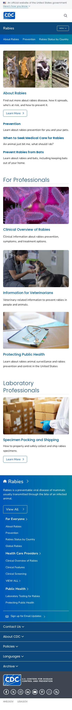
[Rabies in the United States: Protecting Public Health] (36, 330)
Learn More (13, 113)
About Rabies (11, 39)
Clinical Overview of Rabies (26, 229)
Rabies (8, 28)
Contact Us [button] (12, 626)
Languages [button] (12, 656)
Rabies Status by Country (54, 39)
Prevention (29, 39)
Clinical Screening (16, 574)
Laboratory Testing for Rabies (23, 596)
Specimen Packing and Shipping (31, 440)
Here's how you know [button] (15, 6)
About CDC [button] (12, 636)
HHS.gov (8, 701)
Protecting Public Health (24, 354)
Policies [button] (9, 646)
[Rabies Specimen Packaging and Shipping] (36, 415)
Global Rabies (14, 546)
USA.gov (22, 701)
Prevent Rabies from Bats (23, 152)
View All (12, 509)
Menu (61, 28)
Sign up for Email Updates (26, 616)
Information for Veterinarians (28, 292)
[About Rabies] (36, 69)
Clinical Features (15, 567)
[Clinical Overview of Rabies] (36, 205)
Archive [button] (9, 666)
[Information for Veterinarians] (36, 268)
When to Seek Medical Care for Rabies (33, 138)
